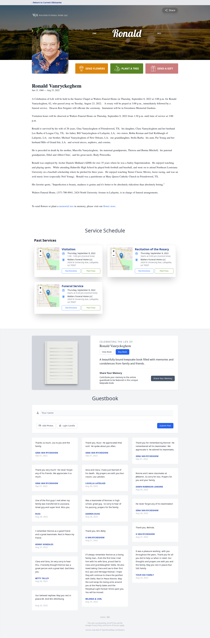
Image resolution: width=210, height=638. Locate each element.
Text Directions (71, 271)
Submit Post (165, 425)
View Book (107, 351)
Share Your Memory (162, 378)
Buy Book (122, 351)
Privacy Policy (97, 625)
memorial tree (66, 206)
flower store (109, 206)
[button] (48, 256)
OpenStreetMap (108, 630)
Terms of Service (112, 625)
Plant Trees (91, 271)
